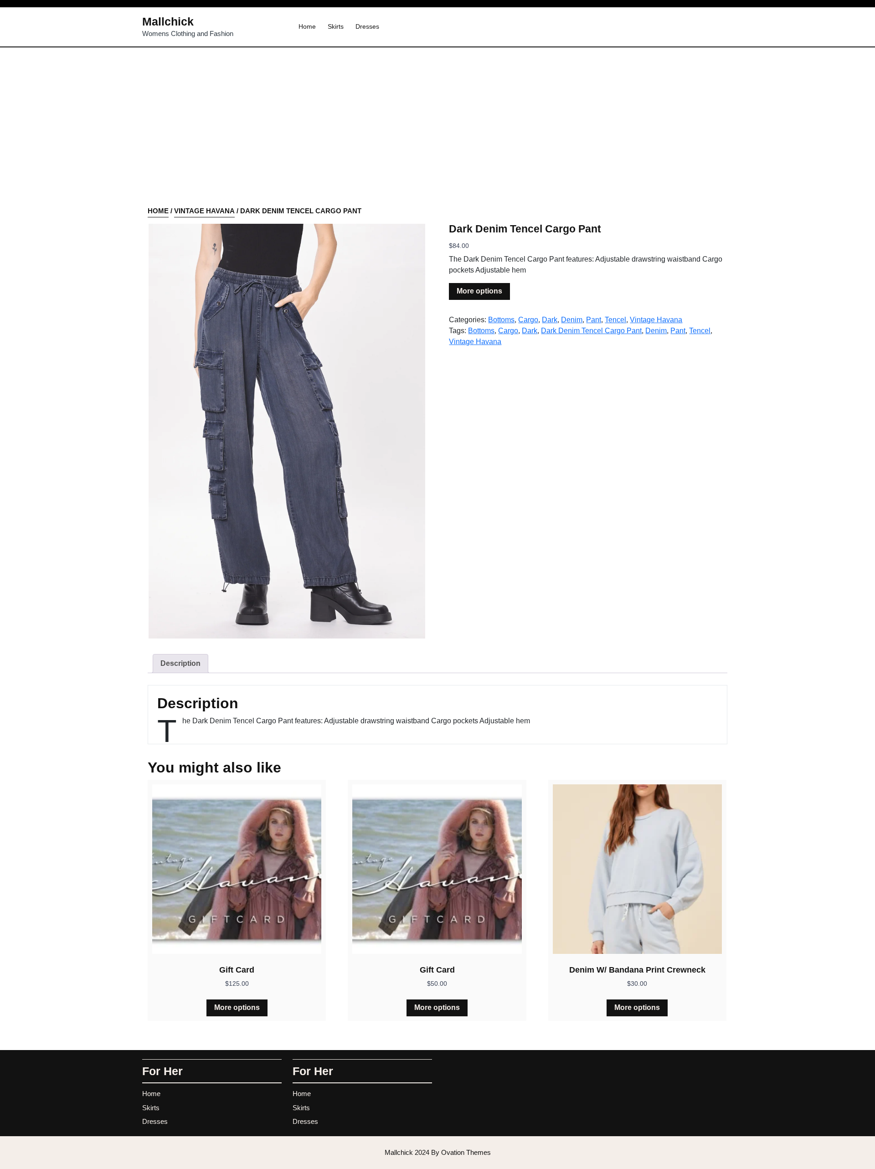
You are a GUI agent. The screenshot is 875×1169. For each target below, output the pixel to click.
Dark (549, 320)
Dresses (367, 26)
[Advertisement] (437, 137)
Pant (593, 320)
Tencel (615, 320)
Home (307, 26)
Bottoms (501, 320)
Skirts (336, 26)
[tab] (180, 663)
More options (479, 291)
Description (180, 663)
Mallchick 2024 (438, 1152)
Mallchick (168, 21)
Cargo (528, 320)
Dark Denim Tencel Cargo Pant (591, 331)
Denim (571, 320)
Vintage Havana (204, 211)
